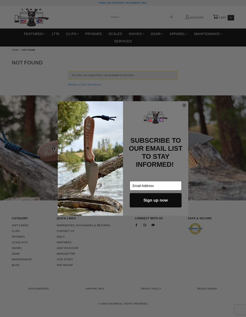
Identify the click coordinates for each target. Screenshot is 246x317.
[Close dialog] (184, 105)
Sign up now (155, 200)
